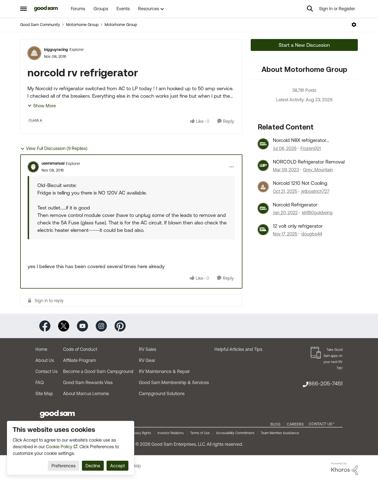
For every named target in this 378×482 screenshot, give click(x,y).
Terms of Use (200, 433)
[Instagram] (101, 325)
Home (41, 349)
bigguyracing (56, 49)
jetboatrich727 (315, 191)
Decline (93, 465)
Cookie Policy (59, 446)
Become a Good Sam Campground (98, 371)
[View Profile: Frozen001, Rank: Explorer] (263, 143)
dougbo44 (311, 233)
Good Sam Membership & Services (174, 382)
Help (136, 465)
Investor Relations (170, 433)
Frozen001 (311, 148)
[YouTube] (82, 325)
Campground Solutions (162, 393)
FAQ (39, 382)
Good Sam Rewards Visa (88, 382)
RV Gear (147, 360)
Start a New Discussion (304, 45)
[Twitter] (63, 325)
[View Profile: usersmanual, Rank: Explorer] (33, 166)
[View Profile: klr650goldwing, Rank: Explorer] (263, 208)
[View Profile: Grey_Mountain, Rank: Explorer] (263, 165)
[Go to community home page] (46, 8)
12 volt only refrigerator (298, 226)
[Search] (310, 8)
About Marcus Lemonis (86, 393)
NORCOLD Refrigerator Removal (309, 162)
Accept (117, 465)
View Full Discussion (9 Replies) (56, 148)
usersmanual (53, 163)
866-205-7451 (325, 383)
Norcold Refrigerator (295, 205)
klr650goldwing (317, 212)
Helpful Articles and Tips (238, 349)
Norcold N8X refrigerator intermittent (299, 140)
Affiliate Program (79, 360)
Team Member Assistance (280, 433)
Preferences (63, 465)
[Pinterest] (120, 325)
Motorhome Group (82, 24)
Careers (295, 424)
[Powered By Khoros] (344, 468)
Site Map (44, 393)
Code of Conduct (80, 349)
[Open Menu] (354, 24)
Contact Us (46, 371)
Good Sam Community (40, 24)
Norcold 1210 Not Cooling (300, 183)
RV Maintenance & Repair (164, 371)
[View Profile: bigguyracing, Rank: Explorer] (34, 53)
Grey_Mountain (318, 169)
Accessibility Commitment (235, 433)
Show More (44, 105)
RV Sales (147, 349)
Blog (275, 424)
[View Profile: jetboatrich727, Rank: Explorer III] (263, 186)
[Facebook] (44, 325)
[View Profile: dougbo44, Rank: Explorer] (263, 229)
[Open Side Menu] (23, 8)
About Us (44, 360)
